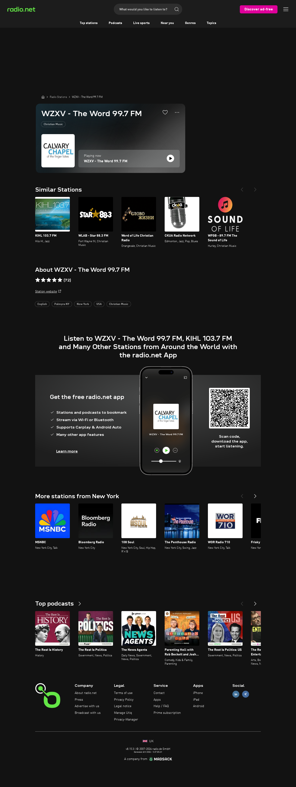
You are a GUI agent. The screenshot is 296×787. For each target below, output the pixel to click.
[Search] (176, 9)
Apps (157, 699)
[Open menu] (286, 9)
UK (151, 741)
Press (79, 699)
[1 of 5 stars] (37, 280)
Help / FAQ (161, 706)
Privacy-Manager (126, 719)
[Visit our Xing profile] (245, 694)
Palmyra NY (61, 304)
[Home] (43, 97)
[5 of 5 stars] (60, 280)
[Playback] (170, 158)
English (42, 304)
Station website (46, 291)
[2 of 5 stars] (43, 280)
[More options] (177, 112)
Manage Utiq (123, 713)
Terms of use (123, 693)
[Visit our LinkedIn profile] (236, 694)
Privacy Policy (123, 699)
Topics (211, 23)
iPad (196, 699)
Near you (167, 23)
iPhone (198, 693)
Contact (159, 693)
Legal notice (122, 706)
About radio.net (86, 693)
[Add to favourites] (165, 112)
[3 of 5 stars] (49, 280)
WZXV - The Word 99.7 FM (105, 161)
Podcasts (115, 23)
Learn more (67, 451)
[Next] (255, 187)
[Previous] (241, 187)
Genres (190, 23)
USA (99, 304)
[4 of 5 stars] (54, 280)
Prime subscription (167, 713)
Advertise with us (87, 706)
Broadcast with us (88, 713)
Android (198, 706)
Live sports (141, 23)
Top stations (89, 23)
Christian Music (53, 124)
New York (83, 304)
